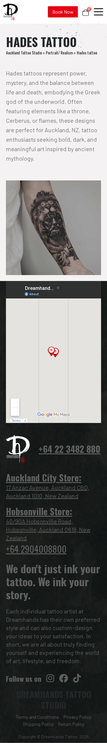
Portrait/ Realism (59, 52)
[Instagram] (50, 678)
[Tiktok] (77, 678)
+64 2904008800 (36, 548)
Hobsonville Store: (39, 511)
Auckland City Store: (43, 477)
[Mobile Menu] (98, 12)
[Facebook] (63, 678)
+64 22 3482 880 (69, 449)
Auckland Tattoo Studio (24, 52)
